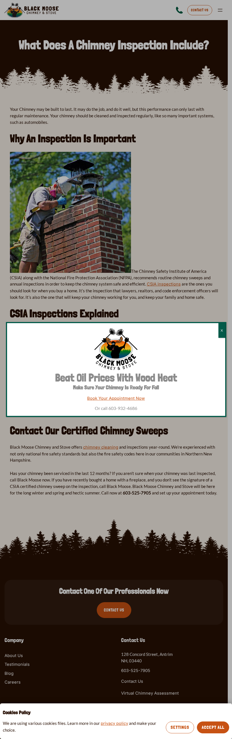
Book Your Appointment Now (116, 398)
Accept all (213, 727)
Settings (180, 727)
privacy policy (114, 723)
